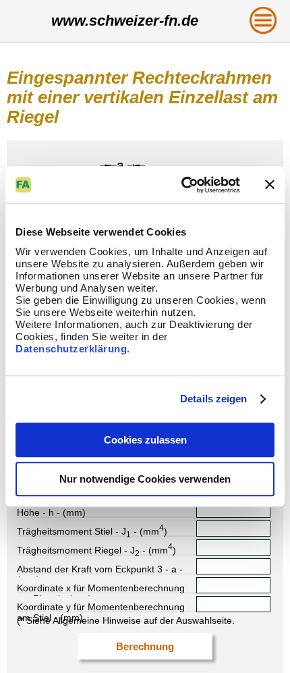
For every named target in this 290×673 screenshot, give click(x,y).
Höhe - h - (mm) (51, 512)
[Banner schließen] (269, 185)
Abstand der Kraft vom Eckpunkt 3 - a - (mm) (100, 569)
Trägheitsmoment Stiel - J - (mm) (92, 530)
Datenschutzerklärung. (73, 348)
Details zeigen (213, 398)
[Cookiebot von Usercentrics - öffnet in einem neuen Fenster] (182, 185)
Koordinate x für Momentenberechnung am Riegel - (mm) (101, 588)
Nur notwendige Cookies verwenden (145, 479)
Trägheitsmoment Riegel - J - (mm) (96, 549)
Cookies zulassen (145, 440)
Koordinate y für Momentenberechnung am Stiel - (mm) (101, 606)
